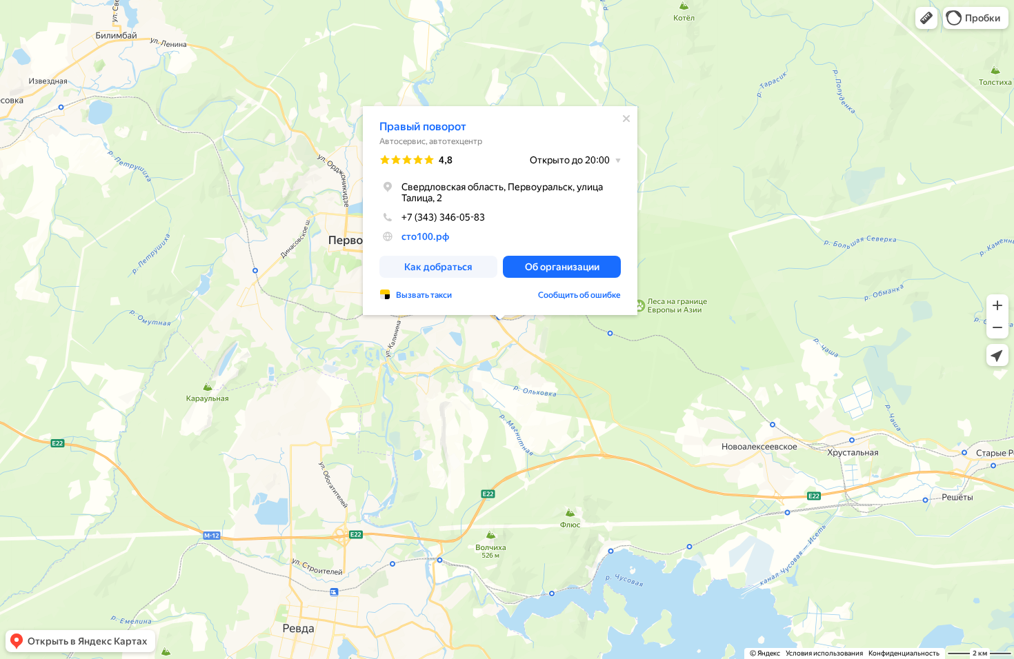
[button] (926, 18)
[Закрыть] (626, 118)
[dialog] (500, 210)
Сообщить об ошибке (579, 295)
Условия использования (824, 653)
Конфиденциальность (904, 653)
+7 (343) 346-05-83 (443, 217)
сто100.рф (425, 236)
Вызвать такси (424, 295)
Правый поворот (422, 126)
